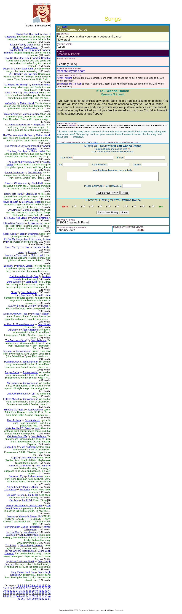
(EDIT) (64, 27)
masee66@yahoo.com (71, 70)
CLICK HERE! (92, 142)
